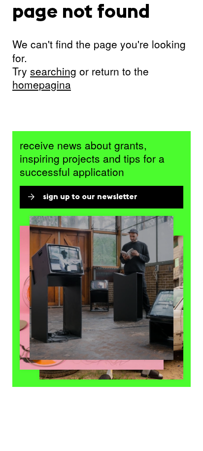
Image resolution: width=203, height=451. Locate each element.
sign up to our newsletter (90, 197)
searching (53, 71)
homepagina (41, 84)
